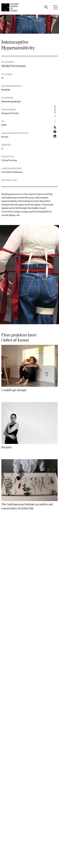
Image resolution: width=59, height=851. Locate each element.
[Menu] (55, 7)
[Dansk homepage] (9, 7)
